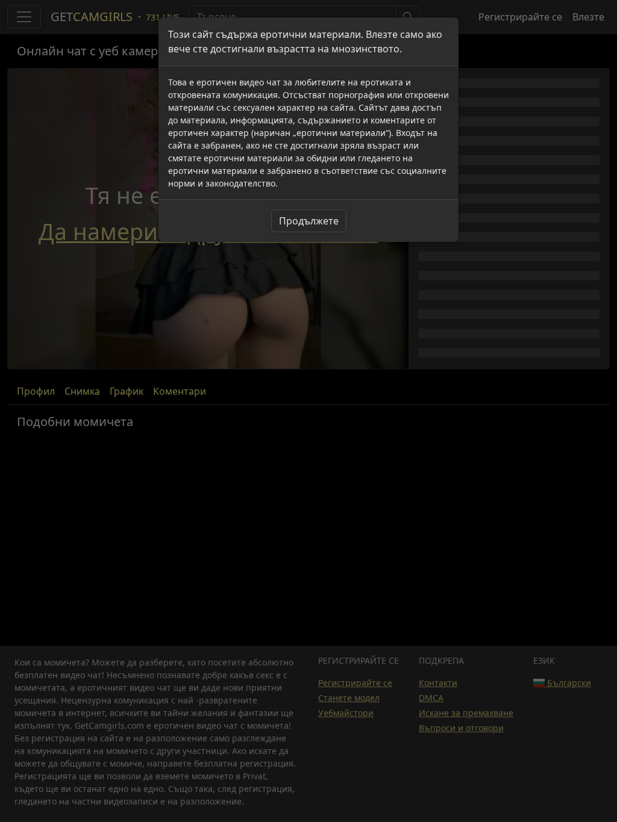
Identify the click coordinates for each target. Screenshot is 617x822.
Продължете (309, 220)
